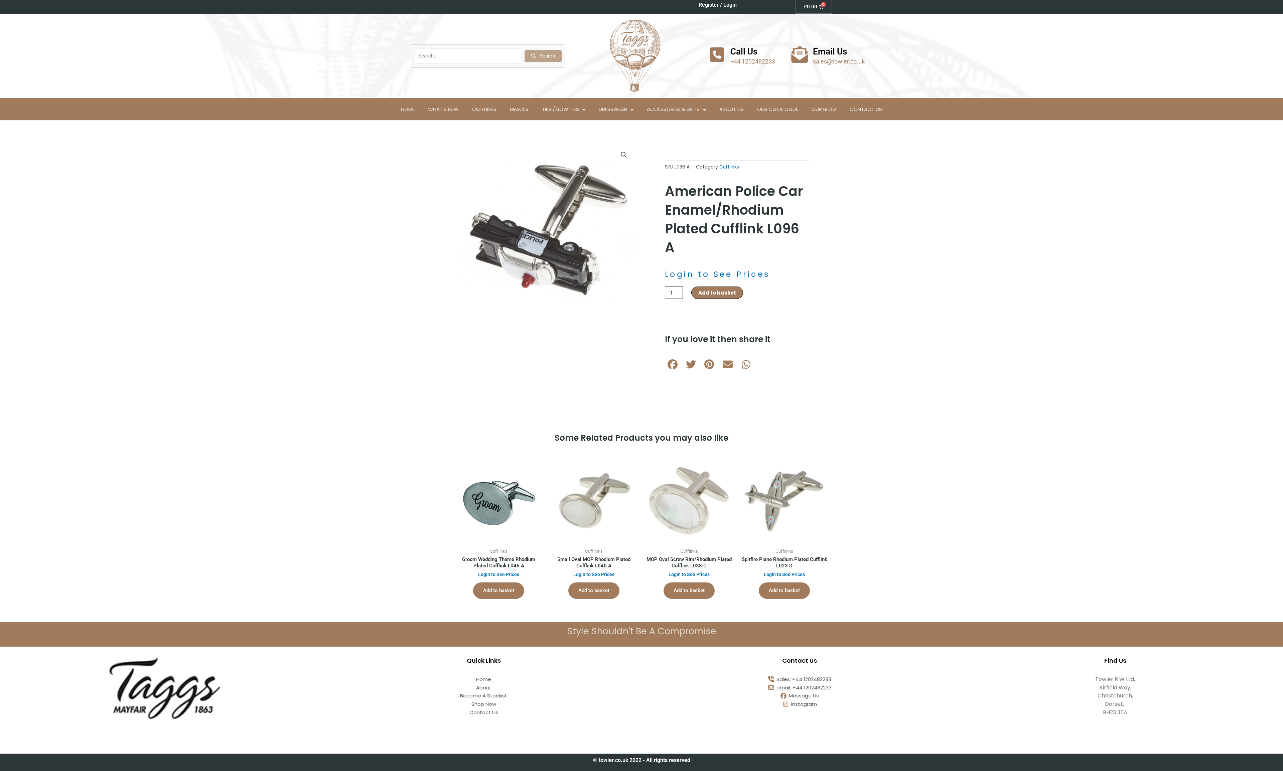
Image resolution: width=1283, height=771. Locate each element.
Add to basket (717, 292)
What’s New (443, 109)
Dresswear (613, 109)
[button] (624, 155)
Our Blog (824, 109)
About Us (731, 109)
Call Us (743, 51)
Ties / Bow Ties (560, 109)
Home (408, 109)
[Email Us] (799, 54)
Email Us (830, 51)
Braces (519, 109)
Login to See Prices (717, 274)
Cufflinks (484, 109)
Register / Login (718, 5)
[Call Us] (717, 54)
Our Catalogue (777, 109)
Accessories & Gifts (673, 109)
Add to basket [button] (498, 590)
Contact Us (866, 109)
